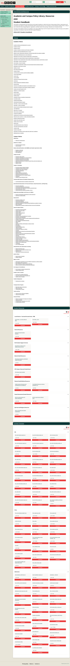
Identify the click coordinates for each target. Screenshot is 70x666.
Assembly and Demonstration (21, 209)
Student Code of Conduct (18, 121)
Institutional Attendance (18, 100)
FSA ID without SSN (35, 591)
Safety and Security (51, 6)
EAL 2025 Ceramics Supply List (55, 491)
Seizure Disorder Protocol (20, 234)
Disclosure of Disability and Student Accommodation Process (24, 85)
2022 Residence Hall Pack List (20, 574)
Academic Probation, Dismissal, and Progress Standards (24, 49)
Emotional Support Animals (20, 144)
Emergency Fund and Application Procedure (23, 216)
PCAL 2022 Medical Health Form (20, 513)
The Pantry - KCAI (35, 319)
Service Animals (18, 145)
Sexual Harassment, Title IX (20, 189)
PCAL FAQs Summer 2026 (37, 554)
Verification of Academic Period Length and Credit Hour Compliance (26, 131)
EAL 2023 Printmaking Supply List (56, 459)
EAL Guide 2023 (18, 459)
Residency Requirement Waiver (19, 118)
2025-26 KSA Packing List (54, 632)
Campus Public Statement (20, 212)
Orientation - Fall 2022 (54, 574)
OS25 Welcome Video (54, 624)
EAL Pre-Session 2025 (36, 491)
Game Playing (18, 171)
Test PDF (16, 545)
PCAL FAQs (34, 521)
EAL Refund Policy (53, 483)
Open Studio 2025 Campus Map (20, 617)
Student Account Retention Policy (21, 177)
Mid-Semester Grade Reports (19, 111)
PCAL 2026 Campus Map (36, 562)
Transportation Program (20, 289)
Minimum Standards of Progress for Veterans (24, 298)
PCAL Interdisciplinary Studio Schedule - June (37, 538)
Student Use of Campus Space (21, 242)
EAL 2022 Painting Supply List (20, 435)
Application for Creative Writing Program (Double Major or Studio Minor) (26, 58)
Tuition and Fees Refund (20, 294)
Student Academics (10, 6)
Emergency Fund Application (21, 217)
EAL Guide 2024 (53, 467)
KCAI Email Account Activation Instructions (20, 600)
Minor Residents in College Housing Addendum (24, 263)
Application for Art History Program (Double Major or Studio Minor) (26, 56)
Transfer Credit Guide (17, 129)
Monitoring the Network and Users (22, 173)
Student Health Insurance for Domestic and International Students (27, 241)
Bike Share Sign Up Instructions (21, 287)
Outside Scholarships (36, 615)
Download (26, 325)
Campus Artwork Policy (20, 270)
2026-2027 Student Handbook (23, 32)
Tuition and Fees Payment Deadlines (22, 293)
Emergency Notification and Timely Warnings (24, 157)
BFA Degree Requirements (18, 69)
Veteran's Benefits (19, 299)
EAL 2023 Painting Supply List (37, 459)
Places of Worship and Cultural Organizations (20, 411)
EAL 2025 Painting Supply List (37, 435)
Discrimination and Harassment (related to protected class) (26, 188)
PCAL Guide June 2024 (54, 529)
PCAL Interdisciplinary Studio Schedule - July (55, 538)
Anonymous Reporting (20, 185)
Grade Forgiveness (17, 93)
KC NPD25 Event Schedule (19, 625)
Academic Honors (17, 48)
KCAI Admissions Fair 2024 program (19, 609)
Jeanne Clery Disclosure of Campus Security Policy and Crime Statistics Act (29, 160)
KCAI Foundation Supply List (37, 574)
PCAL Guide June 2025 (36, 513)
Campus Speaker (19, 213)
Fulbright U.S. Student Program (19, 90)
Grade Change (16, 92)
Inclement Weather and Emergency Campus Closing (25, 223)
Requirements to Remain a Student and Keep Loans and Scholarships (28, 205)
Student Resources (19, 308)
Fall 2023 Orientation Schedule (37, 582)
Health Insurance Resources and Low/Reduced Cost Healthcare (20, 385)
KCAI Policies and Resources (21, 11)
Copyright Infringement (20, 170)
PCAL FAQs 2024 (35, 529)
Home (2, 6)
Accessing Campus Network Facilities (22, 167)
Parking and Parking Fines (20, 226)
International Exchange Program (19, 102)
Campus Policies (20, 6)
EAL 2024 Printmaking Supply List (21, 483)
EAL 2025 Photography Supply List (21, 499)
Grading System (16, 95)
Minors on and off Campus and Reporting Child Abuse (25, 264)
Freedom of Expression (20, 219)
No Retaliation (18, 225)
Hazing (17, 222)
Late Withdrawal (16, 108)
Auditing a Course (17, 67)
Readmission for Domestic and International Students (23, 115)
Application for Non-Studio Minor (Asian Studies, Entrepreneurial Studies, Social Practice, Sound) (31, 59)
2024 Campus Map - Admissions (55, 607)
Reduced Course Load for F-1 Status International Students (24, 116)
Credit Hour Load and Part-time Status (20, 79)
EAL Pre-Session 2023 (54, 435)
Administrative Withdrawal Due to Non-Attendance (23, 54)
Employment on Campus (20, 281)
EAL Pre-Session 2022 (36, 451)
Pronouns (17, 230)
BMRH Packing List (19, 151)
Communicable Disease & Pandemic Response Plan (25, 181)
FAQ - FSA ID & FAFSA (54, 591)
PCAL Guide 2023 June (54, 521)
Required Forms (18, 232)
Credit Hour (16, 80)
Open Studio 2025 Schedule (37, 623)
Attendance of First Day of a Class (20, 66)
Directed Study (16, 84)
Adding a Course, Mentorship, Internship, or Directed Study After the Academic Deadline (29, 53)
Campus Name (18, 211)
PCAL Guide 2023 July (19, 529)
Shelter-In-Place (18, 163)
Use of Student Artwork (20, 244)
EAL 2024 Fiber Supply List (37, 483)
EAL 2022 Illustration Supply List (20, 443)
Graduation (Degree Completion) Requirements (22, 97)
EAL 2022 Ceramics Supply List (37, 443)
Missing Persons (18, 162)
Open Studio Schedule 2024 (37, 599)
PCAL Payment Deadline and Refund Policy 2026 (20, 562)
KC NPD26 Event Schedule (37, 647)
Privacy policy (25, 663)
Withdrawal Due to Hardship (19, 133)
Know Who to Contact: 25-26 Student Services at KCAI (20, 346)
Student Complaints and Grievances (22, 240)
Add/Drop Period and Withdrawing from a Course (22, 51)
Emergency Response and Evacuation (22, 159)
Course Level (16, 76)
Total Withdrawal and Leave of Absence (21, 124)
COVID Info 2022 (18, 521)
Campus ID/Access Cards (20, 210)
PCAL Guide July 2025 (19, 553)
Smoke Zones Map (19, 238)
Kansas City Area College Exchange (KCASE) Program (23, 106)
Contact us (37, 663)
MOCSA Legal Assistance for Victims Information (20, 398)
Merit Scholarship (19, 204)
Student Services (29, 6)
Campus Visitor (18, 215)
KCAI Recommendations (54, 451)
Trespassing (18, 243)
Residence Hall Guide (19, 150)
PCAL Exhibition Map (36, 546)
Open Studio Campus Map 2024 (55, 599)
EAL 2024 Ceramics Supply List (55, 475)
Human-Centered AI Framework (21, 172)
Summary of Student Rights (20, 195)
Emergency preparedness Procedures (22, 158)
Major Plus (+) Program (18, 110)
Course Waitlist (16, 77)
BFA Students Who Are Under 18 (21, 262)
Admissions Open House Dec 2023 (21, 591)
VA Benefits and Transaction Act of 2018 (23, 301)
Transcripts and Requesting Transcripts (20, 126)
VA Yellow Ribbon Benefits (20, 302)
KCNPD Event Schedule (54, 582)
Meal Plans (17, 224)
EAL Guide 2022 (18, 451)
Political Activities (19, 228)
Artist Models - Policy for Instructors (20, 61)
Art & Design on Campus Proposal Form (23, 269)
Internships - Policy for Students (19, 105)
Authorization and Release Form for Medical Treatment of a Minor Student (29, 261)
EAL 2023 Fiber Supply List (37, 467)
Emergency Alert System (20, 156)
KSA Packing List (18, 152)
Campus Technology (40, 6)
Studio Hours (16, 123)
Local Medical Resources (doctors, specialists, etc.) (38, 385)
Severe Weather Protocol (20, 236)
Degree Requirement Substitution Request (21, 82)
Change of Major (17, 71)
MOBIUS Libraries (19, 257)
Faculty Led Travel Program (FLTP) (20, 89)
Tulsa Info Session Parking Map (55, 640)
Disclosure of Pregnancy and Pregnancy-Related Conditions (24, 87)
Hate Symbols (18, 221)
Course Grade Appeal (17, 74)
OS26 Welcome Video (19, 641)
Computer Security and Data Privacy (22, 168)
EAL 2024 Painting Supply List (37, 475)
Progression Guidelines (18, 113)
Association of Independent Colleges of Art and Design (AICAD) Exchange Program (28, 64)
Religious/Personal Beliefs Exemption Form (23, 249)
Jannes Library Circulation (20, 256)
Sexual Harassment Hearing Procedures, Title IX (24, 190)
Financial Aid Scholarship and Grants (22, 202)
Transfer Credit (16, 128)
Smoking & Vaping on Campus (21, 237)
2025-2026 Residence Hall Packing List (56, 616)
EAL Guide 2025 (18, 491)
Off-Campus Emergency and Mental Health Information (21, 359)
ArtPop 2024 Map (35, 607)
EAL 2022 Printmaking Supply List (56, 443)
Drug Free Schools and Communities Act (23, 275)
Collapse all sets (66, 313)
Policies (16, 38)
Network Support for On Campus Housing (23, 175)
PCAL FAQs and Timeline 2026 (55, 554)
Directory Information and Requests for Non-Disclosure (25, 194)
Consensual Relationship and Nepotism (22, 186)
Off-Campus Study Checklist (20, 372)
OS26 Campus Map (35, 639)
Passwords (17, 176)
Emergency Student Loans (20, 199)
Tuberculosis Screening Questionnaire (22, 251)
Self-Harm (17, 235)
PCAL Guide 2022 (53, 513)
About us (31, 663)
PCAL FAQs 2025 (53, 546)
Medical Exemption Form (20, 248)
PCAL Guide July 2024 (19, 537)
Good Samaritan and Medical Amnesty (22, 220)
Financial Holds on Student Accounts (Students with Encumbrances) (27, 218)
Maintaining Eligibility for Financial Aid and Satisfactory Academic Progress (29, 203)
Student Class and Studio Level (19, 120)
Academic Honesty (17, 46)
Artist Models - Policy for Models (19, 62)
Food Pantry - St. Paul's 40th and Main (21, 320)
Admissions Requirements (20, 140)
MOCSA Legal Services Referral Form (37, 398)
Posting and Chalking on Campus (21, 229)
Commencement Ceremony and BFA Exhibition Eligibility (24, 72)
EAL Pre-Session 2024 (19, 475)
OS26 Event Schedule (18, 633)
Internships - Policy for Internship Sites (20, 103)
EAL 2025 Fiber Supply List (37, 499)
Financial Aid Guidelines (20, 200)
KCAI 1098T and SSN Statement (20, 582)
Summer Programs (19, 423)
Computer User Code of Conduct (21, 169)
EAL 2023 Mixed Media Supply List (21, 467)
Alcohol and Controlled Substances (22, 274)
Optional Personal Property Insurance (20, 333)
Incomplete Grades (17, 98)
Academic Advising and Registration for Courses (22, 45)
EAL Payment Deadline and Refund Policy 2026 (56, 500)
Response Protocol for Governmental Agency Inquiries (25, 233)
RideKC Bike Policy (19, 288)
